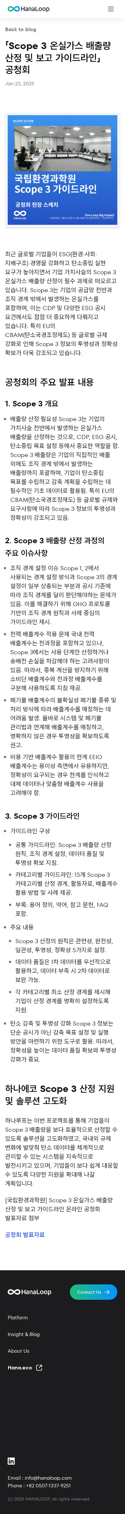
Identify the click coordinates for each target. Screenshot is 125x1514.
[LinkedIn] (11, 1461)
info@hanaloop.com (48, 1478)
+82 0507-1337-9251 (48, 1485)
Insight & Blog (24, 1334)
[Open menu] (110, 9)
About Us (18, 1351)
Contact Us (89, 1292)
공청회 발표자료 (25, 1235)
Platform (18, 1317)
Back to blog (20, 29)
